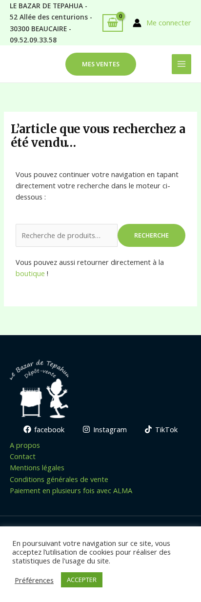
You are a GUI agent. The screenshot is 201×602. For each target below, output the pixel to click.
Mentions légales (37, 467)
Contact (23, 456)
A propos (25, 445)
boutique (30, 273)
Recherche (151, 235)
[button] (100, 64)
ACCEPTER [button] (82, 579)
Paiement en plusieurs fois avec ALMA (71, 490)
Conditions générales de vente (59, 479)
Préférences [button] (34, 580)
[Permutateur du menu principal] (181, 64)
